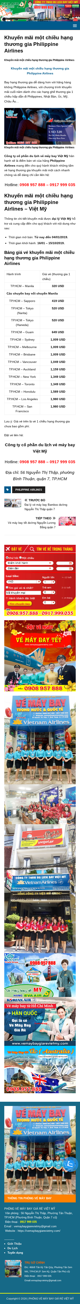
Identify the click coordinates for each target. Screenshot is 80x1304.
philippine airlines (28, 489)
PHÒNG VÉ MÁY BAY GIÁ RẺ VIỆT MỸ (51, 1298)
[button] (74, 25)
